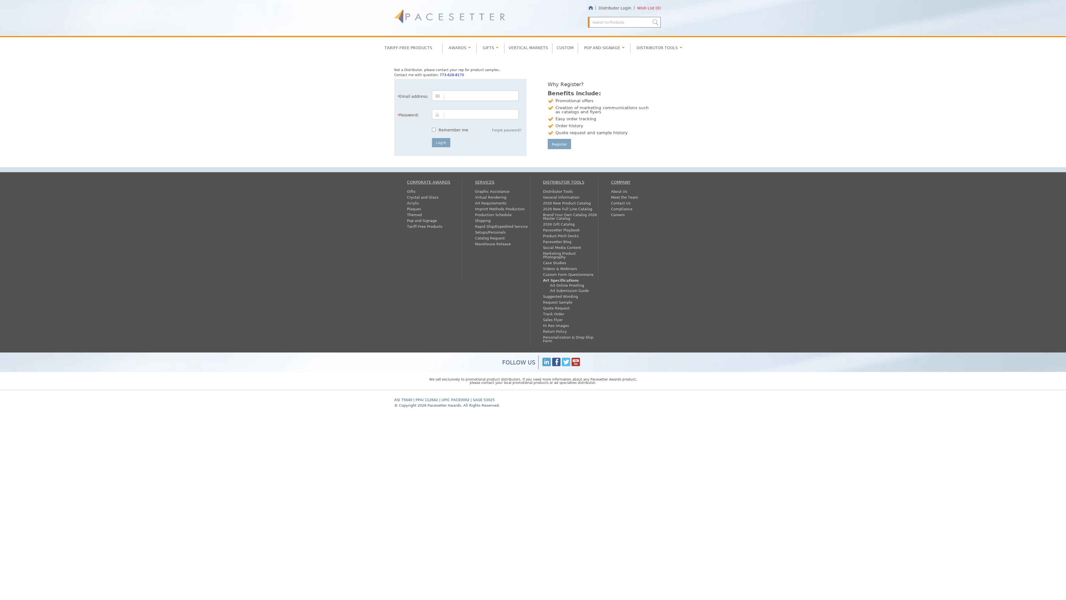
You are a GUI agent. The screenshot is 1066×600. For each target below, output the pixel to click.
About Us (619, 191)
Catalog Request (490, 238)
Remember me (453, 129)
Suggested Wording (560, 296)
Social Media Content (562, 247)
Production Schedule (493, 214)
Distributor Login (615, 8)
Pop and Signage (422, 220)
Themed (414, 214)
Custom (565, 47)
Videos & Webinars (560, 268)
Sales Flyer (553, 319)
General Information (561, 197)
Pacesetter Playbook (561, 230)
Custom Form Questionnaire (568, 274)
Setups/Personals (490, 232)
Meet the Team (624, 197)
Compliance (621, 209)
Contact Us (621, 203)
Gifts (488, 47)
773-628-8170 (452, 74)
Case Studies (554, 262)
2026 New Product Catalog (567, 203)
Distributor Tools (558, 191)
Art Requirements (491, 203)
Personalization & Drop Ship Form (568, 338)
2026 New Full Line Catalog (567, 209)
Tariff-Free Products (408, 47)
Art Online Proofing (567, 285)
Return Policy (555, 331)
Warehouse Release (493, 244)
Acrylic (413, 203)
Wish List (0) (649, 8)
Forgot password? (506, 130)
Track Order (553, 314)
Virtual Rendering (490, 197)
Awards (457, 47)
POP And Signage (602, 47)
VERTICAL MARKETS (528, 47)
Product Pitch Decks (561, 236)
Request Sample (557, 302)
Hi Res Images (556, 325)
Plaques (414, 209)
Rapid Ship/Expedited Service (501, 226)
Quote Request (556, 308)
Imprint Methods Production (500, 209)
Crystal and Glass (423, 197)
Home (591, 8)
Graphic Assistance (492, 191)
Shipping (483, 220)
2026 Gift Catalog (559, 224)
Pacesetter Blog (557, 241)
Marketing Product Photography (559, 255)
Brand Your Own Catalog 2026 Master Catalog (570, 216)
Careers (618, 214)
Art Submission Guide (569, 290)
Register (559, 144)
